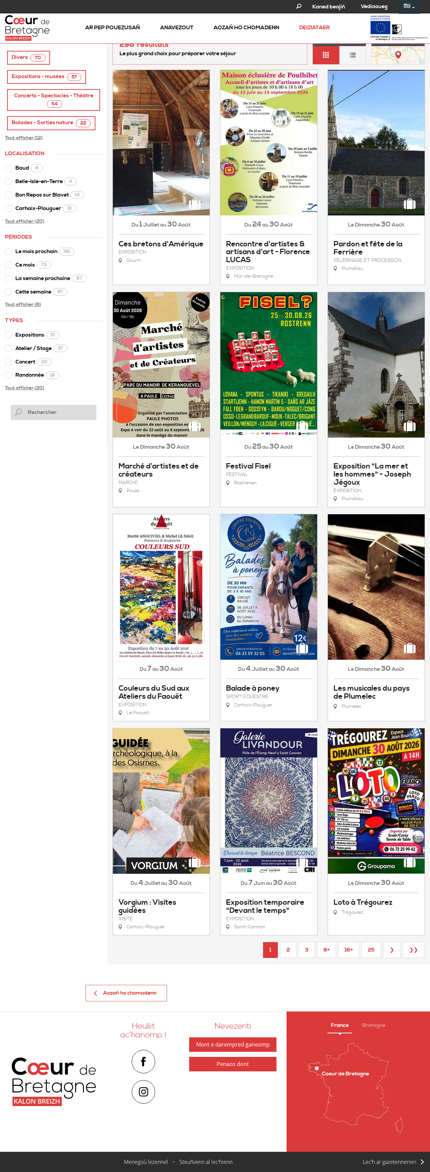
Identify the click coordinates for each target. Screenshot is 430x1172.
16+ (349, 949)
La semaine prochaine (48, 278)
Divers (26, 57)
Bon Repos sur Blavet (47, 195)
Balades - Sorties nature (49, 122)
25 (371, 949)
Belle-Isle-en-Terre (43, 181)
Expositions (35, 335)
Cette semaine (39, 291)
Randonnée (35, 375)
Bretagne (374, 1025)
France (340, 1025)
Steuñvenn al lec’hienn (205, 1162)
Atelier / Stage (39, 348)
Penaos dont (233, 1064)
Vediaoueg (374, 6)
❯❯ (413, 949)
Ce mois (31, 265)
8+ (327, 949)
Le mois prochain (42, 251)
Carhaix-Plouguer (43, 208)
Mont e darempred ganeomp (233, 1044)
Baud (26, 168)
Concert (31, 361)
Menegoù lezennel (146, 1162)
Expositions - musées (44, 76)
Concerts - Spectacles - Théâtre (53, 99)
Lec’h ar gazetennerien (389, 1162)
